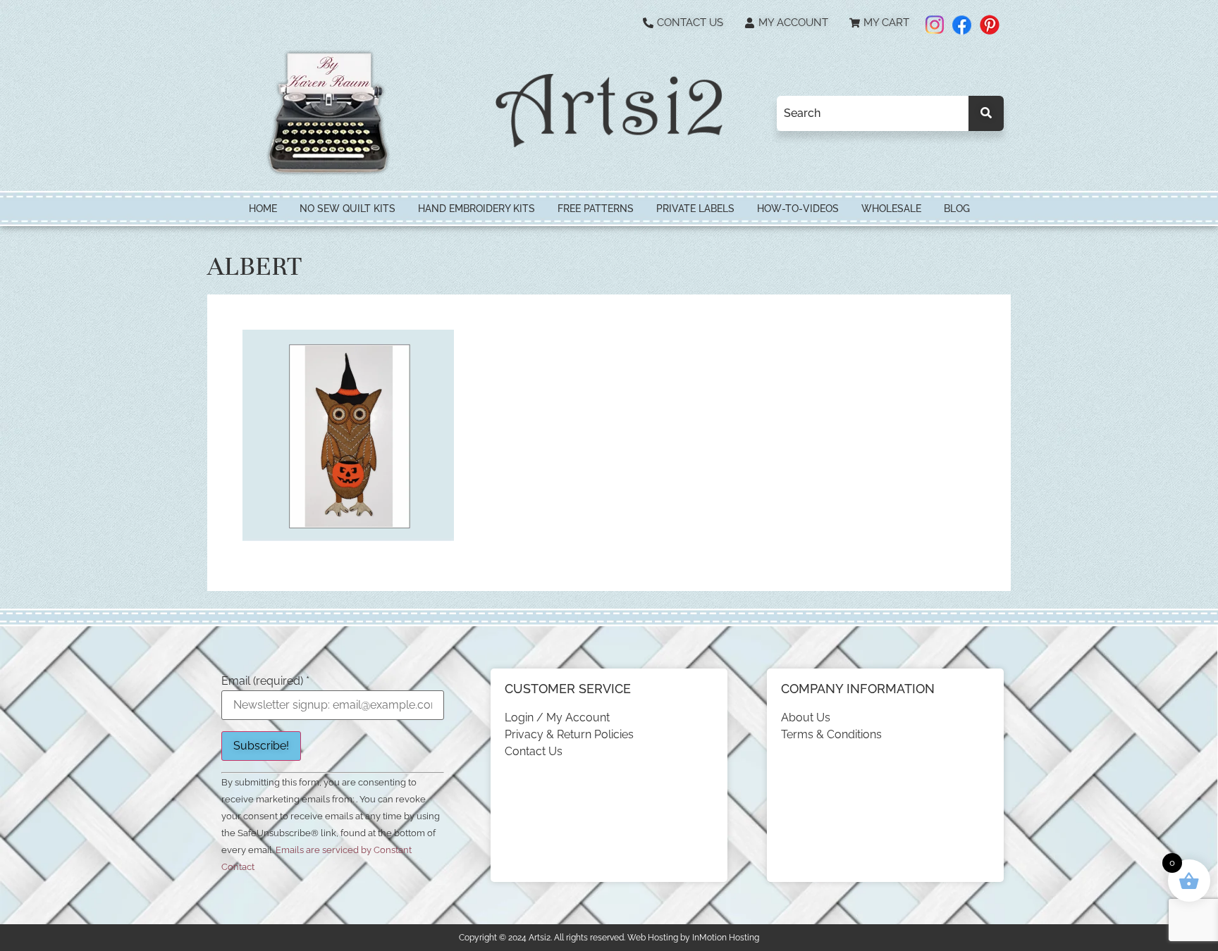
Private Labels (695, 208)
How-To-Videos (798, 208)
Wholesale (891, 208)
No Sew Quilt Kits (347, 208)
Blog (957, 208)
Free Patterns (596, 208)
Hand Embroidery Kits (476, 208)
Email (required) (265, 681)
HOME (263, 208)
